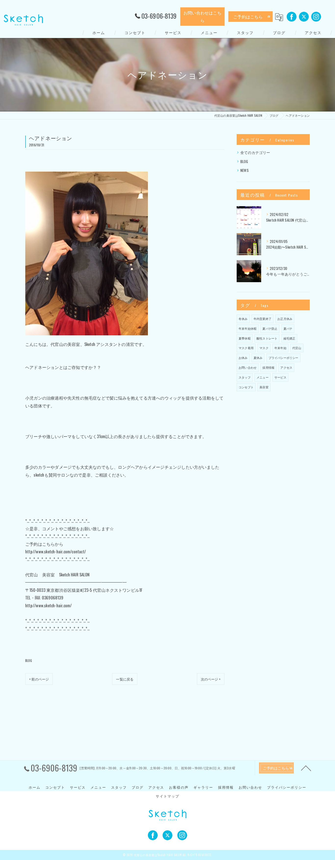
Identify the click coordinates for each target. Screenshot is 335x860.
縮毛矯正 (289, 338)
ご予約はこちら (248, 16)
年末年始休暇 (248, 328)
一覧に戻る (124, 679)
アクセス (286, 367)
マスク (264, 348)
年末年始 (280, 348)
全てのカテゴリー (255, 152)
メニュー (263, 377)
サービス (280, 377)
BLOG (28, 660)
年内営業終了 (262, 318)
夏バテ (288, 328)
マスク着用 (246, 348)
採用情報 (268, 367)
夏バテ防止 (269, 328)
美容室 (264, 387)
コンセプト (246, 387)
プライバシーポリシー (283, 357)
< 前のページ (39, 679)
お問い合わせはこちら (202, 16)
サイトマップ (167, 796)
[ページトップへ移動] (306, 768)
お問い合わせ (248, 367)
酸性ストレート (267, 338)
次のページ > (210, 679)
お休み (243, 357)
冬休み (243, 318)
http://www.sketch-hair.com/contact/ (55, 551)
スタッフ (245, 377)
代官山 (296, 348)
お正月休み (284, 318)
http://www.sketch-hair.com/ (48, 605)
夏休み (258, 357)
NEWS (244, 170)
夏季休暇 (245, 338)
